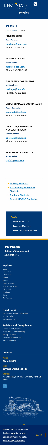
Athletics (6, 280)
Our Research (8, 297)
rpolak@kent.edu (15, 160)
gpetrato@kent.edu (16, 137)
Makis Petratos (12, 133)
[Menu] (40, 4)
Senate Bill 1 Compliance (12, 337)
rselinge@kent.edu (15, 89)
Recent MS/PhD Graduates (24, 199)
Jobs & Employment (10, 286)
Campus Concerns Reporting (14, 331)
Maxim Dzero (11, 62)
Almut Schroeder (13, 107)
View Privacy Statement (14, 440)
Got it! (39, 434)
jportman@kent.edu (16, 44)
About (5, 268)
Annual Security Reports (12, 328)
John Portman (12, 39)
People (14, 217)
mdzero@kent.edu (15, 66)
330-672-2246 (9, 360)
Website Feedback (10, 319)
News (5, 294)
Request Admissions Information (15, 313)
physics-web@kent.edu (15, 368)
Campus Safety (8, 283)
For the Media (8, 316)
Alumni (5, 277)
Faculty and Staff (21, 221)
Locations (6, 291)
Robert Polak (11, 156)
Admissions (7, 274)
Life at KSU (7, 289)
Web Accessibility (9, 340)
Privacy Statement (10, 334)
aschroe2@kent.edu (16, 112)
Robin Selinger (12, 85)
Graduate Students (19, 195)
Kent (7, 30)
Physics (24, 12)
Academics (7, 271)
